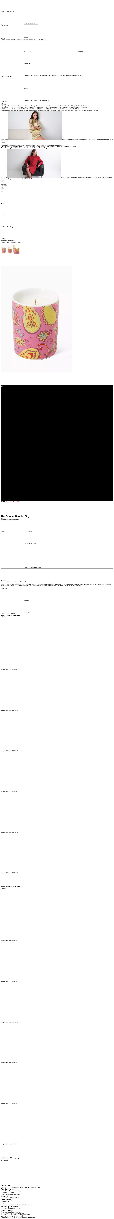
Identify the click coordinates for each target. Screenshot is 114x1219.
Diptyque (10, 107)
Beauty (14, 1191)
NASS (77, 108)
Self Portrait (52, 146)
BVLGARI (63, 106)
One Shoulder (40, 148)
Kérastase (3, 108)
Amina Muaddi (15, 106)
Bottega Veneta (35, 106)
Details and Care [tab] (11, 581)
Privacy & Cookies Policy (18, 1205)
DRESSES (4, 177)
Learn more (38, 567)
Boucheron (43, 106)
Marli (64, 108)
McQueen (68, 108)
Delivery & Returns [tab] (24, 581)
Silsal (3, 502)
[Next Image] (12, 379)
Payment (11, 1194)
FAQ (8, 1194)
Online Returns (16, 1208)
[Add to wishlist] (17, 575)
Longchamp (14, 108)
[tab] (4, 249)
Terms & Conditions (6, 1205)
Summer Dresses (24, 145)
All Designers (4, 106)
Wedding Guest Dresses (56, 145)
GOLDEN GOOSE (62, 107)
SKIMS (38, 110)
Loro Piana (20, 108)
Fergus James (45, 107)
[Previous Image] (12, 260)
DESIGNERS (4, 139)
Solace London (44, 110)
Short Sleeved (19, 148)
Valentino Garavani (81, 110)
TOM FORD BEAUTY (70, 110)
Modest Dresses (44, 145)
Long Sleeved (12, 148)
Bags (10, 1191)
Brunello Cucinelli (51, 106)
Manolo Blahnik (51, 108)
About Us (3, 1198)
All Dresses (4, 145)
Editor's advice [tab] (4, 581)
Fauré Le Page (37, 107)
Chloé (76, 106)
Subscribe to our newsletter (8, 1157)
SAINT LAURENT (25, 110)
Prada (18, 110)
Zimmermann (94, 110)
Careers (8, 1198)
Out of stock (3, 580)
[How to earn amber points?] (12, 550)
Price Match (28, 1205)
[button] (3, 38)
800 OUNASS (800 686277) (22, 1215)
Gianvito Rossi (53, 107)
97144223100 (19, 1216)
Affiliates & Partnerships (16, 1198)
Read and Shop (5, 1201)
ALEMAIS (3, 146)
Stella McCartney (53, 110)
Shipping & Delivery (6, 1208)
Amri (7, 146)
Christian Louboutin (83, 106)
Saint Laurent (28, 1187)
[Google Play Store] (16, 1212)
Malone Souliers (42, 108)
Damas (6, 107)
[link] (41, 39)
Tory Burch (61, 110)
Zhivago (89, 110)
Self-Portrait (33, 110)
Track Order (17, 1194)
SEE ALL (3, 617)
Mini (2, 148)
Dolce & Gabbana (18, 107)
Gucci (68, 107)
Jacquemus (73, 107)
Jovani (85, 107)
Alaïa (9, 106)
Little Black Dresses (34, 145)
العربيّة (41, 11)
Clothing (3, 1191)
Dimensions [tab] (17, 581)
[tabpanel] (57, 585)
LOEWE (8, 108)
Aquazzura (22, 106)
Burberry (58, 106)
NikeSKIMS (13, 110)
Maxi (6, 148)
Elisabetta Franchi (28, 107)
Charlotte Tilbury (70, 106)
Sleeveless (26, 148)
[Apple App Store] (6, 1212)
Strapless (46, 148)
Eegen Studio (12, 146)
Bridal (8, 145)
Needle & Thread (5, 110)
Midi (4, 148)
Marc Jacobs (59, 108)
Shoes (7, 1191)
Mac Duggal (35, 108)
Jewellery (18, 1191)
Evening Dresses (15, 145)
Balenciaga (28, 106)
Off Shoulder (33, 148)
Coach (2, 107)
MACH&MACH (27, 108)
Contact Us (4, 1194)
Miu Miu (73, 108)
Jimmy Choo (80, 107)
